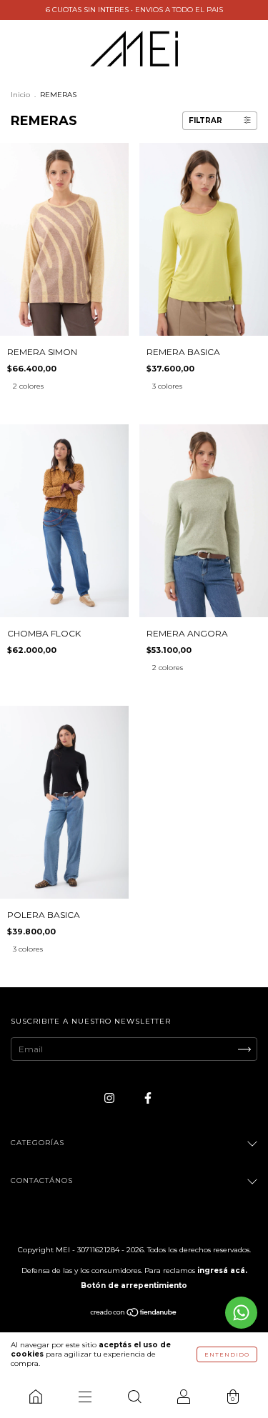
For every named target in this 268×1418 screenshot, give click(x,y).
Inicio (20, 94)
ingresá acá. (222, 1270)
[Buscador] (134, 1396)
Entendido (226, 1354)
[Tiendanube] (134, 1314)
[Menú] (84, 1396)
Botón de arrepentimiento (134, 1285)
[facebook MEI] (148, 1097)
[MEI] (35, 1396)
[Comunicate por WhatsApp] (241, 1313)
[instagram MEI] (110, 1097)
